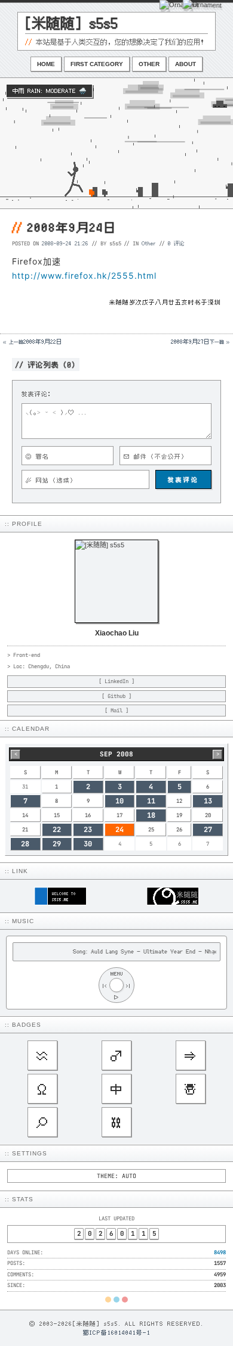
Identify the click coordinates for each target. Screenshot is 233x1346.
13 (208, 801)
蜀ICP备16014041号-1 (117, 1332)
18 (151, 815)
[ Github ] (116, 696)
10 (119, 801)
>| (128, 985)
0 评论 (176, 243)
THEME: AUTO (116, 1176)
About (185, 64)
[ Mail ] (116, 710)
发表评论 (183, 479)
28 (25, 844)
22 (57, 829)
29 (57, 844)
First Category (96, 64)
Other (149, 64)
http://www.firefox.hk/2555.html (84, 275)
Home (46, 64)
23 (88, 829)
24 (119, 829)
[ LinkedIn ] (116, 681)
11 (151, 801)
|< (104, 985)
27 (208, 829)
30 (88, 844)
